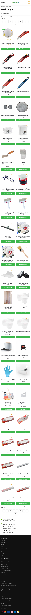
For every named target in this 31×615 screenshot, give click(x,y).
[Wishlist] (11, 30)
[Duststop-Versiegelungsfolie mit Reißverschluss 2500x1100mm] (8, 297)
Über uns (3, 596)
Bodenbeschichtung (6, 563)
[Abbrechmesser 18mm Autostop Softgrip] (8, 59)
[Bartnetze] (23, 154)
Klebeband (3, 576)
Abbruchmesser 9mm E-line (23, 91)
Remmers (3, 542)
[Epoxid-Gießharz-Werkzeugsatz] (8, 394)
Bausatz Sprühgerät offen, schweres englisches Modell (8, 188)
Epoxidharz (3, 572)
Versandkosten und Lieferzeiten (8, 585)
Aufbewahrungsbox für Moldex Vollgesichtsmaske (23, 139)
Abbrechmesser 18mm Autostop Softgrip (8, 68)
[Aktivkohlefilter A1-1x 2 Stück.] (8, 107)
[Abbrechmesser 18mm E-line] (23, 59)
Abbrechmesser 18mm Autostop (23, 44)
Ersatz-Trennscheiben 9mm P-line (23, 498)
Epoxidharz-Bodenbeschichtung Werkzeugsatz (23, 404)
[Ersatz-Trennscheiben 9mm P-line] (23, 489)
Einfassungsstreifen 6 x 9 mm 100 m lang (8, 356)
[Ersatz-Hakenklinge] (8, 442)
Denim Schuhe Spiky (23, 283)
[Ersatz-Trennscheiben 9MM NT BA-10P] (8, 489)
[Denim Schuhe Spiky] (23, 274)
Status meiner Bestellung (7, 590)
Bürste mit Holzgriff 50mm (23, 260)
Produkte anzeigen (8, 409)
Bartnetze (23, 162)
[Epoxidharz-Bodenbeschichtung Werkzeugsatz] (23, 394)
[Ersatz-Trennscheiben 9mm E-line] (23, 465)
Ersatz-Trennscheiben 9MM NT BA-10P (8, 498)
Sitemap (14, 609)
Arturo (2, 544)
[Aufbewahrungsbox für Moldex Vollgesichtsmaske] (23, 130)
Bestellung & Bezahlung (6, 583)
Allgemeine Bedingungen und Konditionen (11, 589)
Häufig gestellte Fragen (6, 598)
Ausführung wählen (8, 241)
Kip (2, 555)
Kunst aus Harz (4, 566)
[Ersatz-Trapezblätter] (8, 465)
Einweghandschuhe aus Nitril (7, 379)
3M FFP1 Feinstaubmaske (8, 43)
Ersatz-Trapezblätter (8, 473)
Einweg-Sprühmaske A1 (23, 355)
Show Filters (6, 13)
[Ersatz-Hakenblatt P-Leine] (23, 419)
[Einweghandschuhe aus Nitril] (8, 371)
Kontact (3, 581)
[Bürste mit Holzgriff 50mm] (23, 252)
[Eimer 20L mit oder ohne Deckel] (8, 323)
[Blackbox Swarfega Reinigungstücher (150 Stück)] (23, 179)
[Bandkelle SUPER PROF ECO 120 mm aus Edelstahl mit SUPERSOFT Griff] (8, 154)
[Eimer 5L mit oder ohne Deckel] (23, 323)
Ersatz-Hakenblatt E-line (7, 427)
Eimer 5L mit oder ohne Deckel (23, 331)
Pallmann (3, 550)
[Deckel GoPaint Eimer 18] (8, 274)
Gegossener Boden (5, 561)
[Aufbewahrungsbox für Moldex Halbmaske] (8, 130)
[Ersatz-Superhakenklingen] (23, 442)
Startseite (3, 6)
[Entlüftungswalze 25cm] (23, 371)
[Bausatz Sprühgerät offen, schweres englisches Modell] (8, 179)
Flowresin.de (8, 609)
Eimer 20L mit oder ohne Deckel (7, 332)
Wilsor (2, 551)
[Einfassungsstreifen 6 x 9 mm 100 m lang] (8, 347)
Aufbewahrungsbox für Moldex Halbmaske (8, 139)
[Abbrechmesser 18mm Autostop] (23, 35)
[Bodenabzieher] (8, 227)
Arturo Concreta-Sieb (23, 115)
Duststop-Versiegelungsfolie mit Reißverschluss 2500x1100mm (8, 307)
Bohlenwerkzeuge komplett (8, 260)
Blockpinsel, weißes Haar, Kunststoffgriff (8, 213)
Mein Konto (3, 602)
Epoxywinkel (4, 548)
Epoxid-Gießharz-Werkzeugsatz (8, 403)
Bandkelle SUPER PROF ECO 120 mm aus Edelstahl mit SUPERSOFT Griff (8, 164)
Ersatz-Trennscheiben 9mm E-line (23, 474)
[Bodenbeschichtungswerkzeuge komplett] (23, 227)
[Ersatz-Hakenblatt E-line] (8, 419)
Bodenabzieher (8, 236)
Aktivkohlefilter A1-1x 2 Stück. (8, 115)
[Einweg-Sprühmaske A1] (23, 347)
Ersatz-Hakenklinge (8, 450)
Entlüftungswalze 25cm (23, 379)
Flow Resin (3, 540)
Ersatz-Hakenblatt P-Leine (23, 427)
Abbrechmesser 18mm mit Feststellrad (8, 92)
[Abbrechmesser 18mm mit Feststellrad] (8, 83)
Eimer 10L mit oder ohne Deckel (23, 307)
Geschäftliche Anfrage (6, 605)
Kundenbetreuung (5, 600)
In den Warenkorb (8, 48)
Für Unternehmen (5, 603)
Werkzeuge (3, 574)
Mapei (2, 553)
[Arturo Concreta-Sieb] (23, 107)
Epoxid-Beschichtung (6, 570)
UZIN (2, 546)
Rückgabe (3, 587)
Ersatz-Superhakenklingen (23, 450)
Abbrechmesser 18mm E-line (23, 67)
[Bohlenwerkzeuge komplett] (8, 252)
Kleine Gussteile (4, 568)
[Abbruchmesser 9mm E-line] (23, 83)
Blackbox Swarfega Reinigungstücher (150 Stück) (23, 188)
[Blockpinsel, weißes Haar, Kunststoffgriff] (8, 203)
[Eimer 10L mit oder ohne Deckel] (23, 297)
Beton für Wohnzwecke (6, 564)
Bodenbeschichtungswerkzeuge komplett (23, 237)
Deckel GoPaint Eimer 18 (8, 283)
